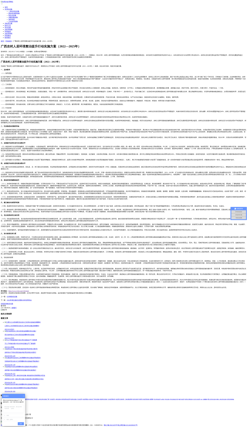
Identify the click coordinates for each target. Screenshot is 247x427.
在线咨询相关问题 (7, 304)
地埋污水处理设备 (144, 399)
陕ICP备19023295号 (110, 425)
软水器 (35, 399)
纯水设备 (167, 399)
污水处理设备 (13, 21)
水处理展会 (85, 399)
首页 (6, 7)
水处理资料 (8, 33)
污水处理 (79, 399)
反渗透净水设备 (28, 399)
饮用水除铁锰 (230, 399)
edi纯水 (163, 399)
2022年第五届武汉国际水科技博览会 (19, 300)
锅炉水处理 (181, 399)
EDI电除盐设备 (12, 296)
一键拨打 (13, 308)
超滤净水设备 (103, 399)
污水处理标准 (111, 399)
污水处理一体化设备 (55, 399)
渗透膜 (151, 399)
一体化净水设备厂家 (43, 399)
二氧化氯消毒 (128, 399)
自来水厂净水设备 (94, 399)
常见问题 (8, 27)
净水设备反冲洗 (174, 399)
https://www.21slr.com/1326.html (18, 291)
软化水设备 (12, 15)
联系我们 (8, 37)
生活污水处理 (196, 399)
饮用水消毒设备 (189, 399)
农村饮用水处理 (65, 399)
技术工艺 (8, 25)
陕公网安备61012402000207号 (127, 425)
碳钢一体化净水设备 (221, 399)
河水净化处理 (157, 399)
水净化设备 (8, 9)
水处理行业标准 (119, 399)
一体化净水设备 (13, 11)
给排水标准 (135, 399)
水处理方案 (8, 23)
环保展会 (8, 35)
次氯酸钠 (205, 399)
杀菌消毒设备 (13, 17)
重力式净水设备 (212, 399)
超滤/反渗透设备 (14, 13)
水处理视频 (8, 29)
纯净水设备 (73, 399)
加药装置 (11, 19)
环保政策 (8, 31)
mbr (201, 399)
